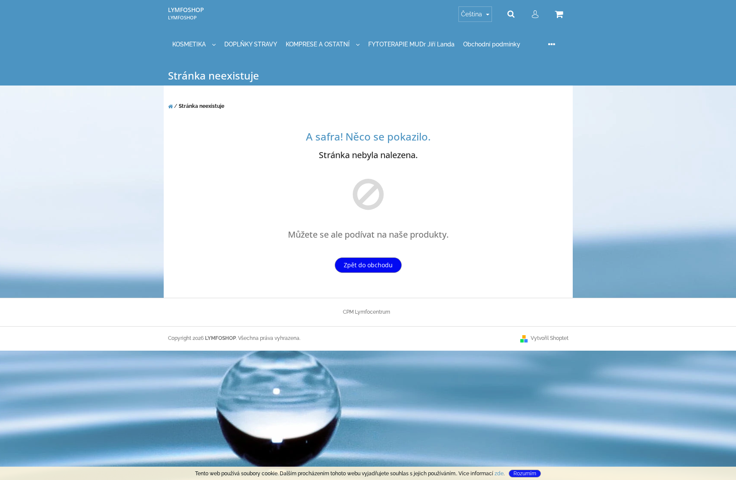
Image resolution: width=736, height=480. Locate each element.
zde (499, 474)
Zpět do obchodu (368, 265)
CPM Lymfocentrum (366, 312)
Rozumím (524, 474)
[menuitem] (194, 44)
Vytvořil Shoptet (549, 338)
